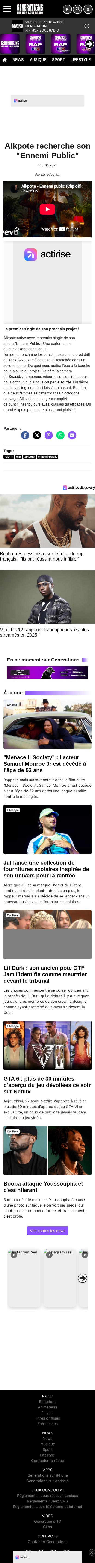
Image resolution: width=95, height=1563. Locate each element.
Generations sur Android (47, 1480)
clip (18, 456)
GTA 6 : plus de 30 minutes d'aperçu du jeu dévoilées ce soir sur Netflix (47, 1085)
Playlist (47, 1412)
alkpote (29, 456)
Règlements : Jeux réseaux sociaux (47, 1495)
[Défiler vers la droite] (82, 1278)
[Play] (6, 40)
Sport (58, 60)
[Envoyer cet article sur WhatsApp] (59, 437)
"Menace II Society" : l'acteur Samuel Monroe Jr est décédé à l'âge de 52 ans (44, 763)
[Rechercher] (77, 9)
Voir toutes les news (47, 1230)
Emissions (47, 1401)
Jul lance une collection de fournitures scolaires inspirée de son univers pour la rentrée (46, 869)
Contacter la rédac (47, 1460)
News (18, 60)
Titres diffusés (47, 1418)
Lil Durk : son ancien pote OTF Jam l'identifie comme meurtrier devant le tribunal (45, 974)
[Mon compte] (88, 9)
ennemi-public (47, 456)
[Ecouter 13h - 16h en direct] (47, 672)
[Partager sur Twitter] (35, 437)
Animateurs (47, 1407)
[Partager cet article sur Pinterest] (47, 437)
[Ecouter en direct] (67, 9)
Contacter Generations (47, 1541)
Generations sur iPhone (47, 1475)
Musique (38, 60)
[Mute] (86, 26)
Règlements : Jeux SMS (47, 1501)
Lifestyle (81, 60)
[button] (24, 1278)
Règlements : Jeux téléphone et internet (47, 1506)
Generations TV (47, 1521)
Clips (47, 1527)
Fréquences (48, 1423)
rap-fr (9, 456)
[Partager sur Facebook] (24, 437)
